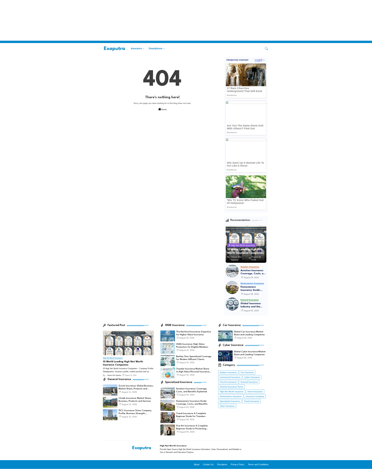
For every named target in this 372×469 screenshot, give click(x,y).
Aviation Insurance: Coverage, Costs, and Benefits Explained (253, 272)
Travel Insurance (251, 401)
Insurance (136, 48)
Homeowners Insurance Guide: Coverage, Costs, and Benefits (253, 289)
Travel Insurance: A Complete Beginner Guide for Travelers (191, 415)
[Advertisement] (87, 20)
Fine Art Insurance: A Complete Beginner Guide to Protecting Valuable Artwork (192, 427)
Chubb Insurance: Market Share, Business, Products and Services (135, 399)
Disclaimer (222, 464)
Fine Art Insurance (228, 382)
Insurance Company (255, 396)
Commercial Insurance (230, 377)
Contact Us (208, 464)
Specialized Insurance (230, 401)
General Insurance (249, 382)
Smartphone (155, 48)
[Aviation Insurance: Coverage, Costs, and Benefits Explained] (232, 271)
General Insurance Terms (231, 387)
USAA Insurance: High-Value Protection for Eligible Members (192, 345)
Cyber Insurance (252, 377)
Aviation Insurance (228, 372)
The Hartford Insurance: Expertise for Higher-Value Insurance (193, 333)
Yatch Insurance (227, 406)
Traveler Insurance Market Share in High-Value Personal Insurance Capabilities (192, 370)
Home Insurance (255, 391)
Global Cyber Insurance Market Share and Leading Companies (250, 353)
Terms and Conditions (258, 464)
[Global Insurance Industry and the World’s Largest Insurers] (232, 304)
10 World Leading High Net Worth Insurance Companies (123, 363)
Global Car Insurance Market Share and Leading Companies (249, 333)
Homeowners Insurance (231, 396)
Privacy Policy (237, 464)
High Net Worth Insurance (232, 391)
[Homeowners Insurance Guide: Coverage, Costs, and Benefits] (232, 287)
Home (164, 109)
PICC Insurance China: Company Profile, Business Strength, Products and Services (135, 412)
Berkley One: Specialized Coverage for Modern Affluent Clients (193, 358)
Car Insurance (247, 372)
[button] (266, 48)
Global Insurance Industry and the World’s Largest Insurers (250, 305)
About (196, 464)
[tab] (137, 48)
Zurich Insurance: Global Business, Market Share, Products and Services (136, 387)
